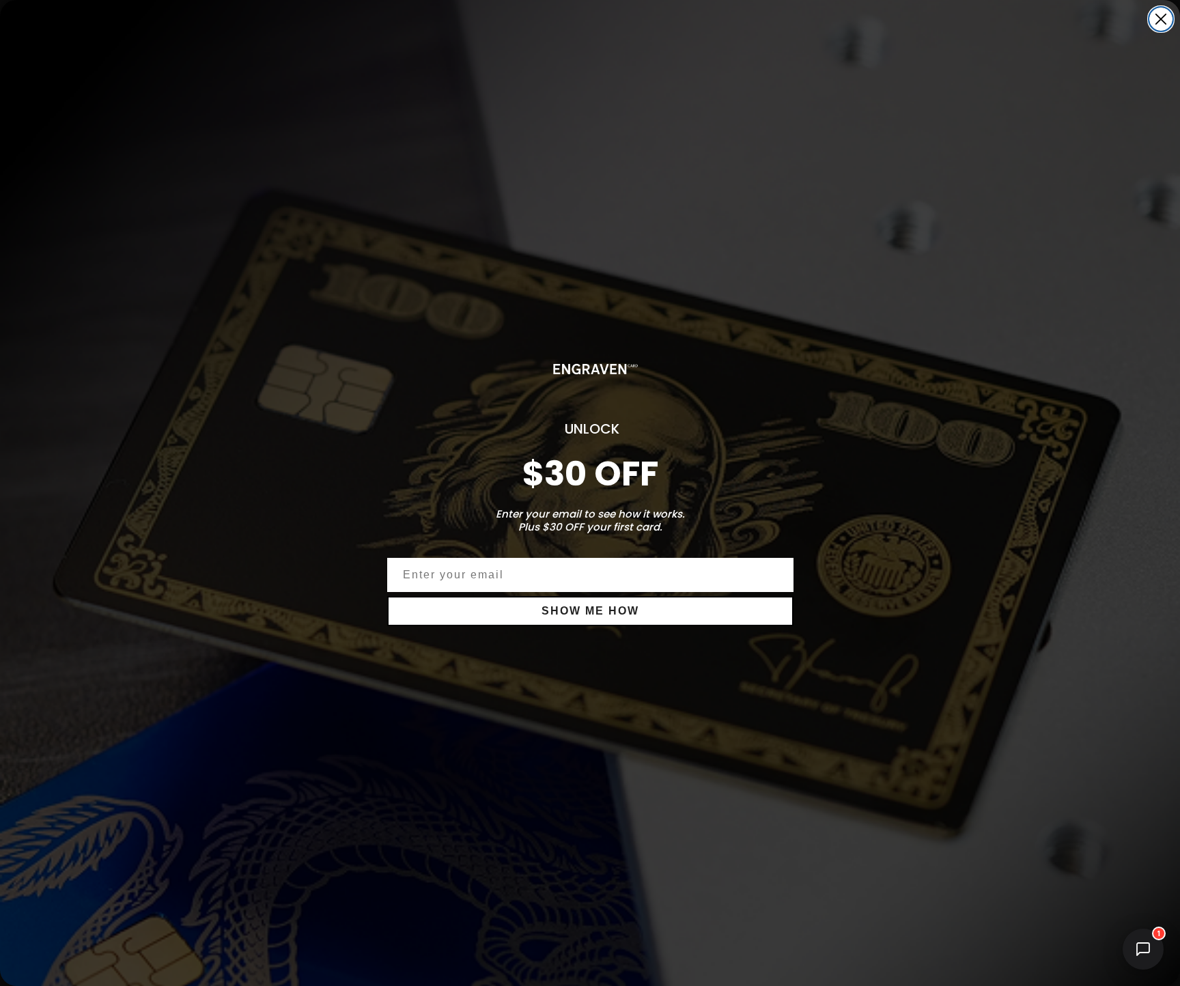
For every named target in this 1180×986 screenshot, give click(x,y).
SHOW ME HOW (590, 611)
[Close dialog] (1161, 19)
